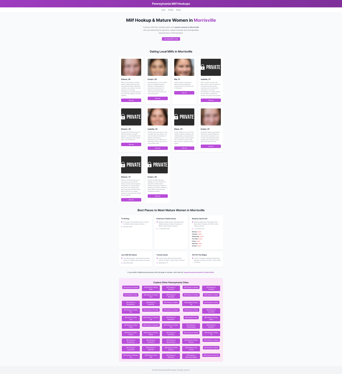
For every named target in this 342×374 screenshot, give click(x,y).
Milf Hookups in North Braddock (171, 348)
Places (178, 10)
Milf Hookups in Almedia (191, 287)
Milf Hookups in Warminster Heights (191, 356)
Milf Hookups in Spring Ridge (151, 288)
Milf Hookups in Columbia (150, 325)
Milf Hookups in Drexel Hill (211, 333)
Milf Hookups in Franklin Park (171, 326)
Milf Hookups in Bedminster (171, 318)
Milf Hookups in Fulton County (130, 326)
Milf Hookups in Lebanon (211, 340)
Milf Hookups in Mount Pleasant (191, 341)
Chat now (131, 100)
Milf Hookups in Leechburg (171, 333)
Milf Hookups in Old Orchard (191, 348)
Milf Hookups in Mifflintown (171, 356)
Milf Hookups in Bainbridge (171, 296)
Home (163, 10)
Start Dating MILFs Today (171, 39)
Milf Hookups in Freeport (171, 310)
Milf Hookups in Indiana (211, 347)
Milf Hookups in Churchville (211, 311)
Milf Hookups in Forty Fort (211, 355)
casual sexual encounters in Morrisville (199, 272)
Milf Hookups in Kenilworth (211, 326)
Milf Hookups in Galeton (171, 302)
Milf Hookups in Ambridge (211, 288)
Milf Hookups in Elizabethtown (130, 303)
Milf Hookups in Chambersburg (191, 326)
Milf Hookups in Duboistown (150, 341)
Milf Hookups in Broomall (131, 287)
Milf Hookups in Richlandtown (130, 341)
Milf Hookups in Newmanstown (171, 341)
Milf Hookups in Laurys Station (211, 318)
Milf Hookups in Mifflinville (150, 348)
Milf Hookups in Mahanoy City (130, 356)
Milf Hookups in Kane (131, 295)
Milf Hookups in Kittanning (171, 288)
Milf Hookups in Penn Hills (151, 356)
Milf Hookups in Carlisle (211, 295)
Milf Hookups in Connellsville (130, 348)
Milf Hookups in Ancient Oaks (151, 296)
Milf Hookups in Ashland (191, 295)
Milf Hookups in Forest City (191, 303)
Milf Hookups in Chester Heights (151, 333)
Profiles (170, 10)
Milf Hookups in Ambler (211, 302)
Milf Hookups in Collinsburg (150, 303)
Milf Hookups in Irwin (191, 317)
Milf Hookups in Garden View (131, 311)
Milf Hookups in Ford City (151, 310)
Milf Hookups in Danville (191, 332)
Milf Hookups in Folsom (191, 310)
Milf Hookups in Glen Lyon (131, 318)
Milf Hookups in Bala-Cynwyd (131, 333)
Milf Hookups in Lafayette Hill (150, 318)
